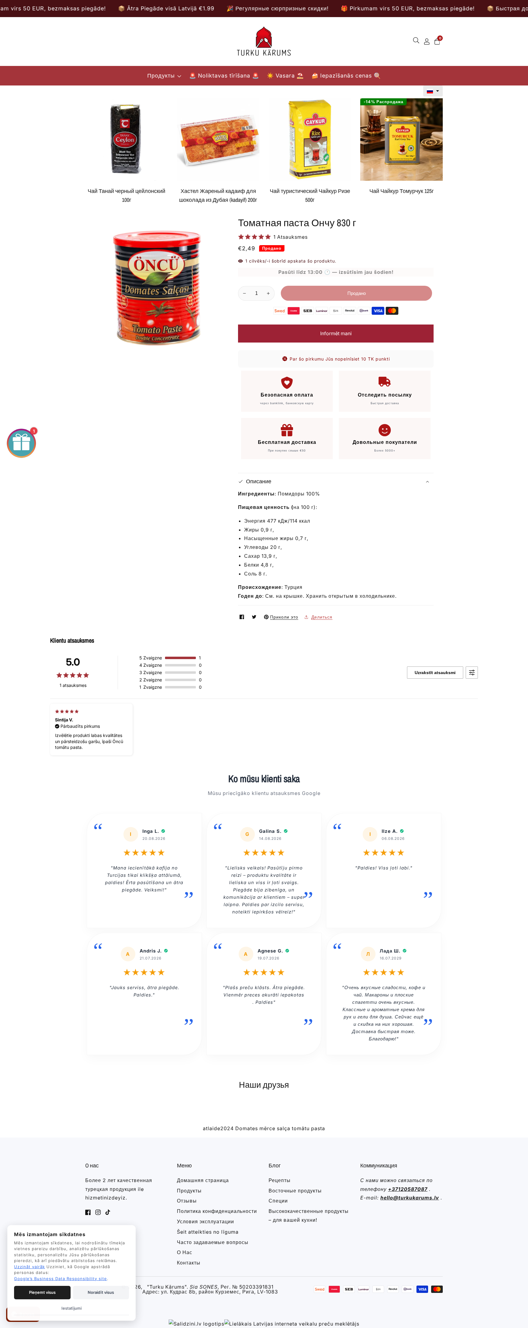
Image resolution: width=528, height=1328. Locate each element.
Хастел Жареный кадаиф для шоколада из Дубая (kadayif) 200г (218, 195)
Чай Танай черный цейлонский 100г (126, 195)
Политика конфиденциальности (217, 1211)
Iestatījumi (71, 1308)
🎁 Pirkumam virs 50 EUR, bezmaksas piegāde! (326, 8)
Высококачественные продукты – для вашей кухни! (309, 1215)
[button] (433, 90)
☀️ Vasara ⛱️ (285, 75)
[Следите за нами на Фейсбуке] (242, 616)
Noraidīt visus (101, 1292)
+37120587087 (407, 1189)
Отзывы (187, 1201)
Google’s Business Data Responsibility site (60, 1278)
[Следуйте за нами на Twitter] (254, 616)
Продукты (161, 75)
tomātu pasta (308, 1128)
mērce (267, 1128)
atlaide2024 (218, 1128)
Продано (356, 293)
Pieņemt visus (42, 1292)
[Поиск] (417, 41)
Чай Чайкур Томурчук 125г (401, 191)
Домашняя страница (203, 1180)
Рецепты (280, 1180)
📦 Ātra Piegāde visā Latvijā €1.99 (84, 8)
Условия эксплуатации (205, 1221)
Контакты (188, 1263)
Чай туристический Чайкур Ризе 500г (310, 195)
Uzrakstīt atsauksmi (435, 672)
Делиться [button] (321, 616)
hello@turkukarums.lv (409, 1198)
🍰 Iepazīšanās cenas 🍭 (346, 75)
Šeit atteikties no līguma (208, 1232)
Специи (278, 1201)
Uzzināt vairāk (29, 1266)
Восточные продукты (295, 1191)
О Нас (184, 1252)
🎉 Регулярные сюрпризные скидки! (196, 8)
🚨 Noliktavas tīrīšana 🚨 (224, 75)
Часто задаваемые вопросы (212, 1242)
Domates (246, 1128)
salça (283, 1128)
